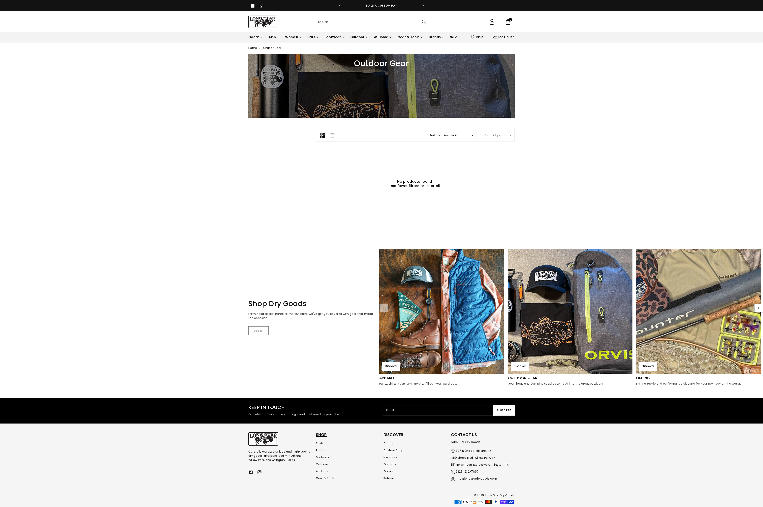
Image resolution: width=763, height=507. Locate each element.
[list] (331, 135)
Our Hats (389, 464)
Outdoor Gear (522, 378)
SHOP (321, 434)
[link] (258, 330)
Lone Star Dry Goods (500, 495)
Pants (320, 450)
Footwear (322, 457)
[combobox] (373, 22)
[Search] (424, 22)
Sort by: (435, 135)
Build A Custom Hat (381, 6)
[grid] (322, 135)
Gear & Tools (325, 478)
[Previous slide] (339, 5)
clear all (432, 186)
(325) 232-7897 (467, 472)
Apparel (387, 378)
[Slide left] (383, 308)
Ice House (506, 37)
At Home (322, 471)
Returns (388, 478)
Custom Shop (393, 450)
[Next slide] (423, 5)
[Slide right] (758, 308)
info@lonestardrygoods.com (476, 479)
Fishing (643, 378)
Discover (391, 366)
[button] (508, 21)
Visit (479, 37)
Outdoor (322, 464)
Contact (389, 443)
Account (389, 471)
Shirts (320, 443)
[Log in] (491, 21)
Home (252, 48)
